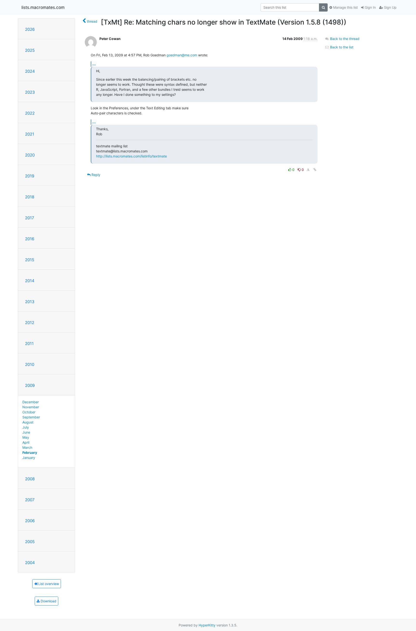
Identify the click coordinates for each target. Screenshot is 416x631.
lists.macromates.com (43, 7)
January (28, 457)
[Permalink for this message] (315, 170)
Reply (95, 175)
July (25, 427)
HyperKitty (207, 625)
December (30, 402)
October (28, 412)
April (25, 442)
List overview (48, 584)
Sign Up (389, 7)
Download (48, 601)
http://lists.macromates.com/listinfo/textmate (131, 156)
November (30, 407)
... (94, 63)
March (27, 447)
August (27, 422)
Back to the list (341, 47)
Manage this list (345, 7)
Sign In (370, 7)
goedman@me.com (182, 55)
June (26, 432)
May (25, 437)
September (31, 417)
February (29, 452)
